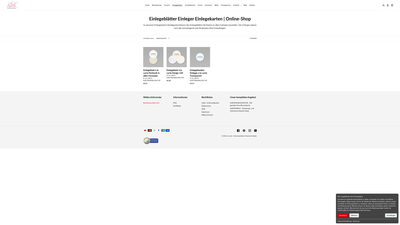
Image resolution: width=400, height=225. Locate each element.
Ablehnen (354, 215)
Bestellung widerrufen (151, 103)
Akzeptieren (343, 215)
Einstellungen (391, 215)
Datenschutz (206, 106)
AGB (203, 109)
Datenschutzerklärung (345, 221)
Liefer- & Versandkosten (210, 103)
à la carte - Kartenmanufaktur (235, 136)
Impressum (356, 221)
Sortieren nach (148, 38)
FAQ (175, 103)
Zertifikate (177, 106)
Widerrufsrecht (207, 115)
